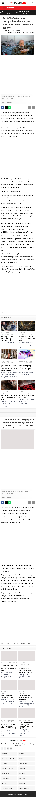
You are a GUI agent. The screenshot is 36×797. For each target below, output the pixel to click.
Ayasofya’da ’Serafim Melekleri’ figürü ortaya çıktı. (26, 338)
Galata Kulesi (16, 313)
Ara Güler (10, 313)
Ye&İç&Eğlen (10, 720)
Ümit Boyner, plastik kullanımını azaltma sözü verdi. (25, 697)
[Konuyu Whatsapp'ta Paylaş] (9, 107)
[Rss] (11, 748)
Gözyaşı (16, 643)
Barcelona (11, 643)
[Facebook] (2, 748)
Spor (2, 663)
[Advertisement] (18, 74)
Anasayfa (4, 30)
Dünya (21, 758)
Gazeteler (23, 778)
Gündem (3, 691)
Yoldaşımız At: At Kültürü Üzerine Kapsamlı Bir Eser (7, 338)
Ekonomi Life (23, 783)
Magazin (22, 753)
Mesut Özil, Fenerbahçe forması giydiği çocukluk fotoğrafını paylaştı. (26, 725)
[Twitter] (5, 748)
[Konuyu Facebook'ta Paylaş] (2, 107)
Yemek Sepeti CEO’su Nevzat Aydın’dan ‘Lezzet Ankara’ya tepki (9, 726)
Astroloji (4, 783)
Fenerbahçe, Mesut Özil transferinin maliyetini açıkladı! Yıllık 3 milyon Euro (9, 667)
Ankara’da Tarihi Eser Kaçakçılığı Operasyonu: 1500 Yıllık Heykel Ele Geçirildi (9, 367)
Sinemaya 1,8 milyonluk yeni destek (26, 396)
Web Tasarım (12, 794)
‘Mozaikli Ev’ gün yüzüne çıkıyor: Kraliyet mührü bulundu (9, 397)
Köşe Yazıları (6, 773)
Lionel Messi (22, 643)
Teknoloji (29, 361)
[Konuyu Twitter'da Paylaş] (6, 107)
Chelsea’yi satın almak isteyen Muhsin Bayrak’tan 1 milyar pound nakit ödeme (26, 669)
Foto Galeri (5, 778)
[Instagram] (8, 748)
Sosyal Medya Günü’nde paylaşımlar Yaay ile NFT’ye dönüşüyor (26, 367)
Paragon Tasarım (22, 794)
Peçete (28, 643)
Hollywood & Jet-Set (8, 758)
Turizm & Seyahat (7, 768)
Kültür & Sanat (12, 30)
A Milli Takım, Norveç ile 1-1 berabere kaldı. (9, 696)
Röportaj (22, 773)
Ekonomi (10, 425)
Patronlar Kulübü (7, 788)
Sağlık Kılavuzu (24, 788)
